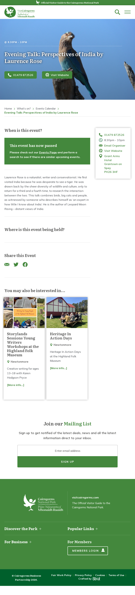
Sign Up (67, 461)
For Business (16, 541)
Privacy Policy (83, 575)
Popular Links (81, 528)
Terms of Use (116, 575)
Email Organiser (114, 145)
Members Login (85, 550)
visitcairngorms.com (85, 497)
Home (8, 108)
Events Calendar (46, 108)
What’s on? (24, 108)
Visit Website (60, 75)
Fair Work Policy (61, 575)
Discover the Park (20, 528)
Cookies (100, 575)
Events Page (48, 152)
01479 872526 (23, 75)
